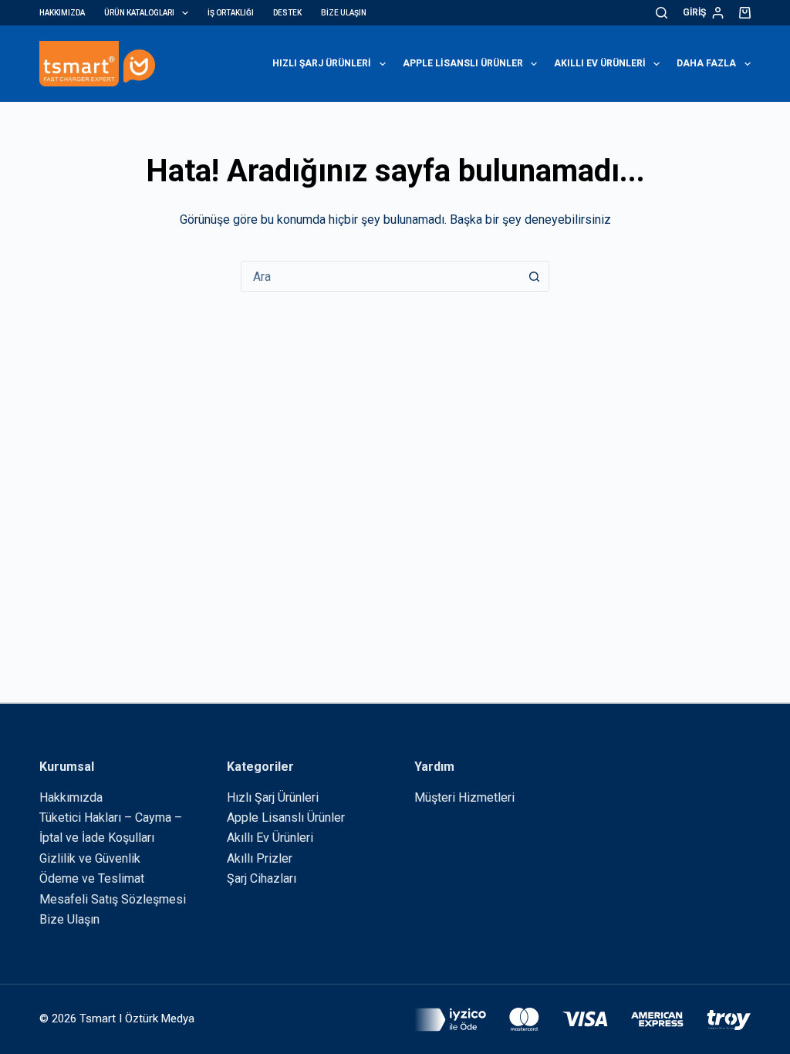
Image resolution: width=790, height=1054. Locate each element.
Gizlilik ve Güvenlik (89, 858)
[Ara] (661, 13)
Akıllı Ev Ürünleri (600, 63)
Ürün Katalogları (139, 12)
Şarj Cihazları (261, 878)
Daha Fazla (706, 63)
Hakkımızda (62, 12)
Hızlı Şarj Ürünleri (321, 63)
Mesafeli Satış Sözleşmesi (112, 899)
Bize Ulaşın (343, 12)
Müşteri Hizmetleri (464, 797)
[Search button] (534, 276)
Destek (287, 12)
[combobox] (380, 276)
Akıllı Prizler (259, 858)
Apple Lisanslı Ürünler (463, 63)
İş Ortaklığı (231, 12)
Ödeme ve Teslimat (91, 878)
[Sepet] (745, 13)
